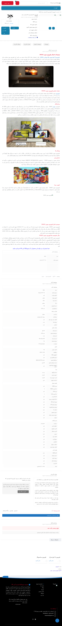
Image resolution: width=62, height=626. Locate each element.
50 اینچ (54, 276)
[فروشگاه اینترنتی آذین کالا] (54, 3)
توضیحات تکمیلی (37, 44)
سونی (54, 106)
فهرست (56, 7)
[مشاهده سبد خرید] (17, 3)
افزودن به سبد (60, 561)
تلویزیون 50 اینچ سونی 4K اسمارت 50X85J (50, 57)
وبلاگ (43, 587)
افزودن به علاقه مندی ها (4, 31)
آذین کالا (22, 248)
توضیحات (46, 44)
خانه (60, 12)
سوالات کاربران (17, 44)
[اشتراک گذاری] (50, 28)
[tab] (46, 44)
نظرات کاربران (27, 44)
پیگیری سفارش (41, 591)
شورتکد (42, 589)
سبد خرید (42, 595)
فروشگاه (42, 593)
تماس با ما (42, 585)
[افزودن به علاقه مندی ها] (57, 561)
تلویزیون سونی (48, 276)
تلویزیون (57, 12)
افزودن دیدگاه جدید (22, 491)
